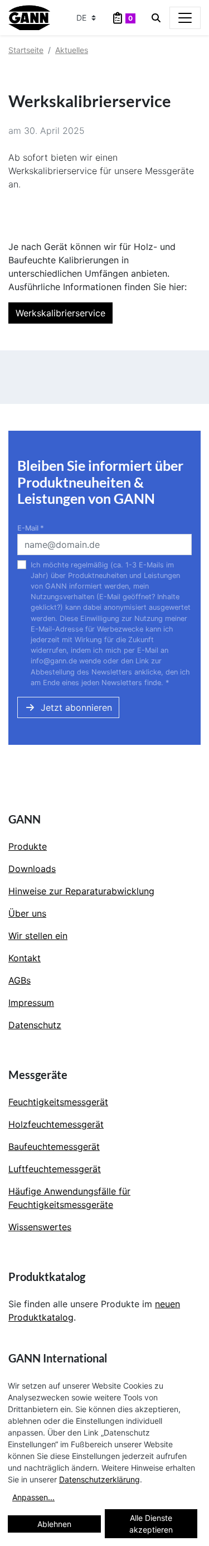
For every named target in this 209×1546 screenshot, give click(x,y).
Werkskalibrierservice (60, 313)
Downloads (32, 868)
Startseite (25, 50)
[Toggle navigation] (185, 18)
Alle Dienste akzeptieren (151, 1523)
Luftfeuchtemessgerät (54, 1168)
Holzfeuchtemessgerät (56, 1124)
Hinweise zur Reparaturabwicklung (81, 891)
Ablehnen (54, 1524)
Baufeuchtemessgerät (54, 1146)
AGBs (19, 980)
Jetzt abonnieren (76, 707)
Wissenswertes (39, 1226)
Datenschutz (34, 1024)
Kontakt (24, 958)
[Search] (156, 18)
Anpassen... (33, 1497)
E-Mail (30, 528)
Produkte (27, 846)
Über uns (27, 913)
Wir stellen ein (37, 935)
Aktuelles (71, 50)
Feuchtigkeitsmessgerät (58, 1101)
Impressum (31, 1002)
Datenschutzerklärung (99, 1479)
